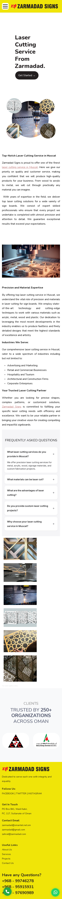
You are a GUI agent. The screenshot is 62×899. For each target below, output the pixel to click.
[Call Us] (7, 891)
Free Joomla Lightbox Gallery (10, 686)
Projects (6, 858)
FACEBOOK (8, 793)
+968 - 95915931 (18, 886)
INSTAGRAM (35, 793)
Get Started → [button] (26, 75)
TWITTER (21, 793)
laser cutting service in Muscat (20, 167)
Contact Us (8, 863)
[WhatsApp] (55, 892)
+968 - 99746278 (18, 880)
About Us (7, 849)
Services (6, 854)
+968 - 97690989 (18, 892)
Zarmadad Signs (11, 407)
